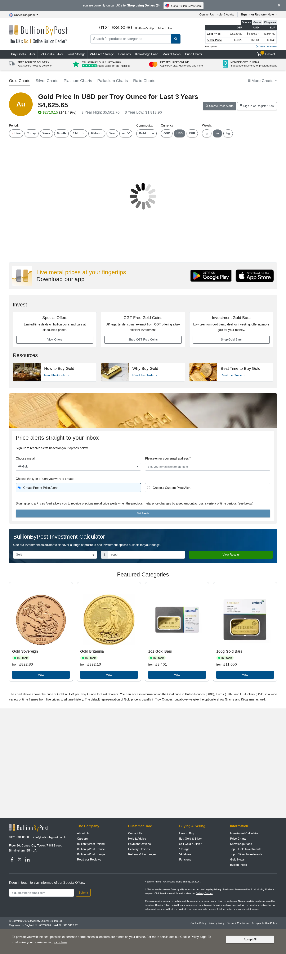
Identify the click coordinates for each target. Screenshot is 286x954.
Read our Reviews (89, 859)
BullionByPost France (91, 849)
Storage (184, 849)
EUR (192, 133)
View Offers (54, 339)
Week (46, 133)
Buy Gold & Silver (190, 838)
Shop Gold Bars (231, 339)
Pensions (124, 54)
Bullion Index (238, 864)
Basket (268, 53)
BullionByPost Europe (91, 854)
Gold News (237, 859)
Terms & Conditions (238, 923)
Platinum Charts (78, 80)
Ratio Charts (144, 80)
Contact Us (206, 14)
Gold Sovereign (25, 651)
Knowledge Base (146, 54)
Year (112, 133)
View (41, 674)
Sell (51, 54)
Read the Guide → (56, 375)
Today (31, 133)
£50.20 (238, 40)
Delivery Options (139, 849)
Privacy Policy (216, 923)
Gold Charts (19, 80)
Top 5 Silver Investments (246, 854)
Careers (82, 838)
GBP (167, 133)
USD (179, 133)
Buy (23, 54)
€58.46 (271, 40)
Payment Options (139, 843)
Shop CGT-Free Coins (142, 339)
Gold (24, 466)
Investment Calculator (244, 833)
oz (217, 133)
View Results (231, 554)
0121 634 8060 (19, 837)
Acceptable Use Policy (264, 923)
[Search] (175, 39)
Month (61, 133)
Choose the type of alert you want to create (44, 478)
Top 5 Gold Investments (245, 849)
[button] (262, 81)
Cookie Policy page (193, 937)
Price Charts (193, 54)
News (171, 54)
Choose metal (25, 458)
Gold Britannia (92, 651)
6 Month (97, 133)
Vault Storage (76, 54)
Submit (83, 892)
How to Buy (186, 833)
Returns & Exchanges (142, 854)
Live (17, 133)
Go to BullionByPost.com (186, 6)
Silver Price (214, 40)
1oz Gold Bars (160, 651)
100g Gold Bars (229, 651)
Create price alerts (267, 46)
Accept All (250, 939)
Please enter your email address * (168, 458)
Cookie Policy (198, 923)
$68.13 (255, 40)
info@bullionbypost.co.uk (49, 837)
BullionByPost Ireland (91, 843)
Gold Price (213, 33)
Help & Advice (225, 14)
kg (228, 133)
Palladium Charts (112, 80)
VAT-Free (102, 54)
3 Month (78, 133)
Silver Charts (47, 80)
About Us (83, 833)
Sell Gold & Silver (190, 843)
